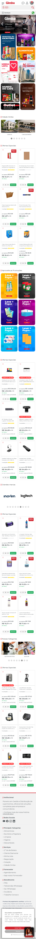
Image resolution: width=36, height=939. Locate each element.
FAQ (5, 883)
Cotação (7, 862)
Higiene (7, 840)
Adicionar (13, 184)
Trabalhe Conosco (11, 895)
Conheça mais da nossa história (16, 813)
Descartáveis (9, 843)
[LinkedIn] (14, 821)
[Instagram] (10, 821)
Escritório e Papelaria (12, 834)
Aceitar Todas (18, 928)
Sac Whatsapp (10, 889)
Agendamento (10, 872)
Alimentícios (9, 831)
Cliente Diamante (11, 853)
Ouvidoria (8, 892)
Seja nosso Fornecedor (13, 875)
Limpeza (7, 837)
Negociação (9, 859)
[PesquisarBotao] (33, 7)
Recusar (18, 931)
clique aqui (18, 908)
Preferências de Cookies (19, 934)
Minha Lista (8, 856)
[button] (11, 138)
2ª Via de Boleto (10, 850)
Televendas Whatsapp (13, 886)
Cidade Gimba (9, 865)
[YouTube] (4, 821)
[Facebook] (7, 821)
